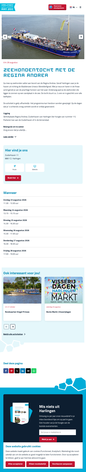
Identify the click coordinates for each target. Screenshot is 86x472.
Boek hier (12, 177)
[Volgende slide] (80, 36)
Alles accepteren (15, 463)
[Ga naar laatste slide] (5, 36)
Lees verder (8, 136)
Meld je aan (47, 439)
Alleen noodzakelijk (37, 463)
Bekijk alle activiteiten (13, 334)
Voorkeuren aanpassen (62, 463)
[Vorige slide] (6, 326)
